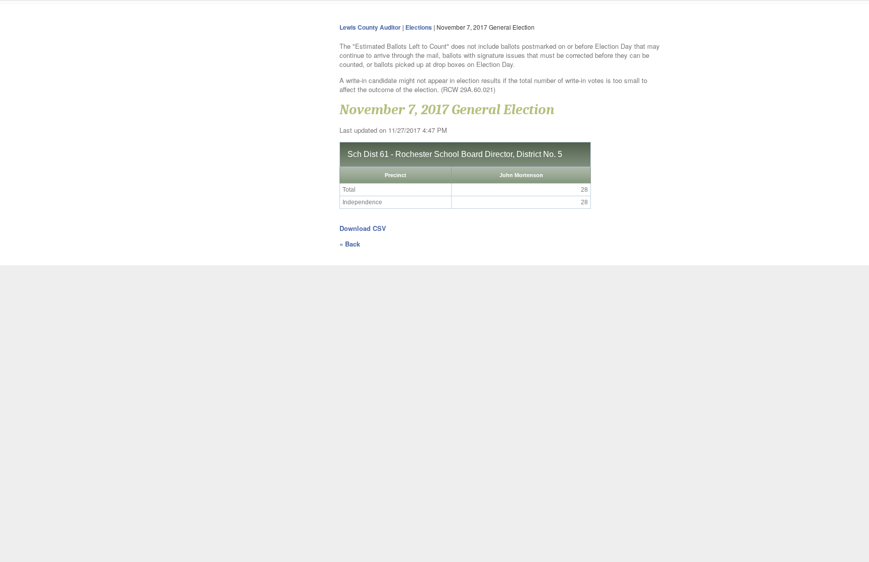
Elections (418, 27)
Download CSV (362, 228)
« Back (349, 244)
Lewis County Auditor (370, 27)
